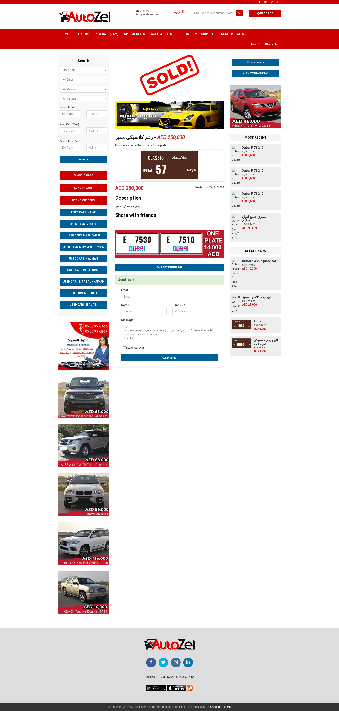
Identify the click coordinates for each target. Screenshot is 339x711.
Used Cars (82, 34)
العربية (179, 12)
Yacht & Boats (161, 34)
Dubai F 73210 (253, 148)
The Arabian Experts (218, 706)
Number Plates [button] (232, 34)
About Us (150, 676)
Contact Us (167, 676)
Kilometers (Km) (70, 141)
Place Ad (266, 13)
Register (271, 43)
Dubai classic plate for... (260, 261)
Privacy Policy (186, 676)
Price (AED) (67, 107)
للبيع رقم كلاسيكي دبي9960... (265, 342)
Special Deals (134, 34)
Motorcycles (205, 34)
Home (65, 34)
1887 (257, 321)
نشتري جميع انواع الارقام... (254, 218)
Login (255, 43)
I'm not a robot (135, 348)
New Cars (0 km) (107, 34)
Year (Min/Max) (69, 124)
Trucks (183, 34)
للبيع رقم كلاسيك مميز (257, 297)
